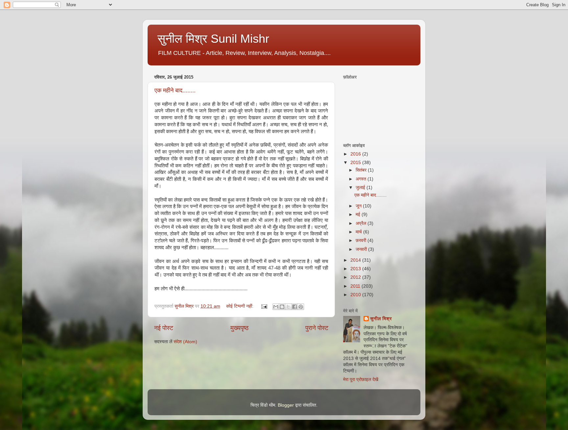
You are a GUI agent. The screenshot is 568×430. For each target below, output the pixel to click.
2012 (356, 277)
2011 (356, 286)
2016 (356, 154)
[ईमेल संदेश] (264, 306)
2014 (356, 260)
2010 (356, 294)
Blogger (286, 405)
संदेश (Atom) (185, 341)
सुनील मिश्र (381, 318)
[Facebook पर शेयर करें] (294, 306)
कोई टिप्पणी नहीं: (240, 306)
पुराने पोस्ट (316, 327)
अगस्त (361, 179)
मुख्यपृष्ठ (239, 327)
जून (359, 205)
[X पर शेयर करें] (288, 306)
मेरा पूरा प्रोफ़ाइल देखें (360, 379)
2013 (356, 268)
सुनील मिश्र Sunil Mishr (213, 38)
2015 (356, 162)
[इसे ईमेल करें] (275, 306)
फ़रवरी (361, 240)
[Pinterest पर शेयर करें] (300, 306)
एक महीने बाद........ (175, 90)
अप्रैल (361, 223)
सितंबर (362, 170)
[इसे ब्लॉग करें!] (282, 306)
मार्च (359, 231)
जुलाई (361, 187)
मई (359, 214)
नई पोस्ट (163, 327)
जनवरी (362, 249)
